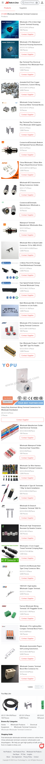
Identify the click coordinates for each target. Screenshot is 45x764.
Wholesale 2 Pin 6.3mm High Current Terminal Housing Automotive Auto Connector (30, 23)
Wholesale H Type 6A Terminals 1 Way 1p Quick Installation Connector (31, 486)
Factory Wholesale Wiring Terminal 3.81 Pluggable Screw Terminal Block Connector (31, 607)
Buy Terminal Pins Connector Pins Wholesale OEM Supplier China (30, 123)
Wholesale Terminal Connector (25, 727)
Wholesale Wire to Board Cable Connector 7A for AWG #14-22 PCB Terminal (31, 244)
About (8, 757)
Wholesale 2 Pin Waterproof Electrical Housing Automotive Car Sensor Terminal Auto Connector (31, 43)
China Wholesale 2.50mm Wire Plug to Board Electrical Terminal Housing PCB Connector (32, 163)
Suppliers (23, 8)
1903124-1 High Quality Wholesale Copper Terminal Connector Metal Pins (30, 587)
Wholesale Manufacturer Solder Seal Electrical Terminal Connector (31, 426)
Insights (29, 754)
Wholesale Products (18, 724)
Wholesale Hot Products (34, 752)
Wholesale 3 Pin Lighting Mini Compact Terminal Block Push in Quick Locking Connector (32, 627)
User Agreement (17, 757)
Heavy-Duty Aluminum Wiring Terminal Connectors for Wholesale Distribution (21, 408)
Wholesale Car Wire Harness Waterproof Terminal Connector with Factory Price (31, 466)
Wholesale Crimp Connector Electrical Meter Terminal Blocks (32, 103)
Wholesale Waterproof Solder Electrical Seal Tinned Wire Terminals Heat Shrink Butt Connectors (30, 446)
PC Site (23, 754)
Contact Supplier (27, 34)
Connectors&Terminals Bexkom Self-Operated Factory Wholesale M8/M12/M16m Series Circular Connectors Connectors (32, 143)
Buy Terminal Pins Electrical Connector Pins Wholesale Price (31, 63)
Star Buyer (16, 754)
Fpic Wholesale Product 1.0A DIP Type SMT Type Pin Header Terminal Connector (32, 344)
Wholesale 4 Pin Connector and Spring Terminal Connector (31, 324)
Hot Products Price (19, 752)
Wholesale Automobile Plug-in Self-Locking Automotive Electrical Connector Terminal (31, 647)
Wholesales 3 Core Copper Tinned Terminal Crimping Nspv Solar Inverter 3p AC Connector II (32, 547)
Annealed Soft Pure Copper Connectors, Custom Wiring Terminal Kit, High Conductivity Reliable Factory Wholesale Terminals (31, 83)
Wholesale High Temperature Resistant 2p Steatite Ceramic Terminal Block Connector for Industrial (31, 527)
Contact (36, 757)
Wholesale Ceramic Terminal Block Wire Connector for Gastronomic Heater (30, 667)
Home (3, 724)
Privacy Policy (27, 757)
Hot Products (7, 752)
